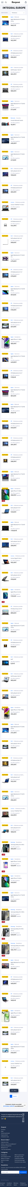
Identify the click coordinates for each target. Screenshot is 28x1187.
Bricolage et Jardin (19, 1156)
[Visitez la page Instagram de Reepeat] (23, 1119)
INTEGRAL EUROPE (8, 1106)
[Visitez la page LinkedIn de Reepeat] (23, 1121)
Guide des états (5, 1142)
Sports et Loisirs (5, 1160)
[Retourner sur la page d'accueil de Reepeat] (16, 2)
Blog (2, 1131)
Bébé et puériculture (19, 1154)
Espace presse (4, 1135)
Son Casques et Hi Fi (6, 1156)
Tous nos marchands (6, 1149)
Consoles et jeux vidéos (20, 1162)
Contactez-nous (5, 1136)
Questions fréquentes (6, 1145)
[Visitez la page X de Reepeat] (23, 1117)
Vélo (2, 1162)
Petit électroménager (20, 1160)
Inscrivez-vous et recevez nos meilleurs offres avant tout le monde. (13, 1168)
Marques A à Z (4, 1147)
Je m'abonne (23, 1172)
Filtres (15, 1090)
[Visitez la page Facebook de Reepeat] (23, 1115)
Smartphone (4, 1154)
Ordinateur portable (19, 1158)
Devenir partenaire (5, 1133)
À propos (3, 1129)
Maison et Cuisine (5, 1158)
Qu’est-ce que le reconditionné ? (8, 1144)
